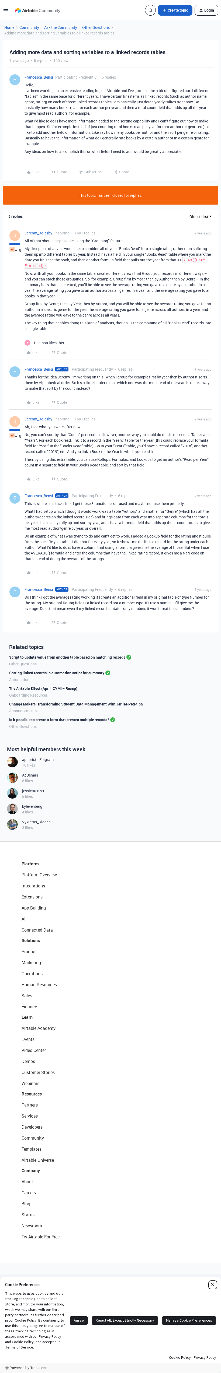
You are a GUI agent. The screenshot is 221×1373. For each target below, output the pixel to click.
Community (29, 27)
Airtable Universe (38, 1160)
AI (24, 919)
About (27, 1182)
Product (29, 951)
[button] (6, 11)
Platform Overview (39, 875)
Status (28, 1215)
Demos (28, 1061)
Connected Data (37, 930)
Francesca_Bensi (39, 77)
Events (28, 1039)
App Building (34, 908)
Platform (30, 864)
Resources (32, 1094)
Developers (32, 1127)
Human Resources (39, 985)
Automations (20, 679)
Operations (32, 974)
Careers (29, 1193)
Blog (26, 1204)
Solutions (31, 940)
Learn (27, 1017)
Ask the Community (60, 27)
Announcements (23, 710)
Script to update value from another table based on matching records (67, 657)
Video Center (34, 1050)
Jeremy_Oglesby (38, 233)
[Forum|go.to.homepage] (37, 10)
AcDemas (30, 775)
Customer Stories (38, 1072)
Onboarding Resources (28, 695)
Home (9, 27)
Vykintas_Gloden (36, 821)
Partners (30, 1105)
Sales (27, 996)
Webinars (30, 1083)
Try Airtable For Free (41, 1237)
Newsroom (32, 1226)
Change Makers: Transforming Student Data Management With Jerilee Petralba (76, 704)
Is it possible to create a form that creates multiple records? (59, 719)
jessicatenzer (33, 790)
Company (31, 1171)
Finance (29, 1007)
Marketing (31, 962)
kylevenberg (32, 806)
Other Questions (96, 27)
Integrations (33, 886)
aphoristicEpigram (38, 759)
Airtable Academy (39, 1028)
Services (30, 1116)
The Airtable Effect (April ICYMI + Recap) (43, 688)
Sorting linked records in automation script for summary (56, 672)
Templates (32, 1149)
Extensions (32, 897)
